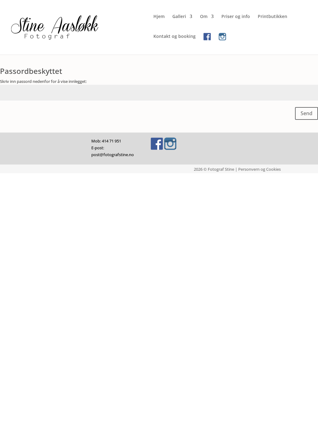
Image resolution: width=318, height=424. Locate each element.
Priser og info (235, 16)
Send (306, 113)
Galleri (179, 16)
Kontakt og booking (174, 36)
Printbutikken (272, 16)
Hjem (159, 16)
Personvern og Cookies (259, 169)
